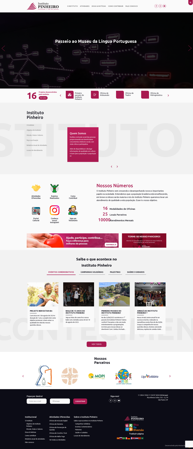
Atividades (84, 6)
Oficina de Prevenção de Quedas (57, 429)
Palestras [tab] (115, 272)
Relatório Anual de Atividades (37, 145)
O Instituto (72, 6)
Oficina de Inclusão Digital (58, 421)
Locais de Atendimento (35, 150)
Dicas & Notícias (99, 6)
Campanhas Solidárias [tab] (92, 272)
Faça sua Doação (32, 140)
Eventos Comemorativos (83, 427)
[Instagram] (160, 6)
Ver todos (43, 98)
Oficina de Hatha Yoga (57, 436)
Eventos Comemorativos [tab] (61, 272)
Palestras (78, 430)
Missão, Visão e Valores (35, 135)
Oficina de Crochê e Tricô (58, 433)
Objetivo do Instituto (34, 130)
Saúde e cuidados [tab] (135, 272)
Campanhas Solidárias (82, 424)
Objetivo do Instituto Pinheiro (33, 425)
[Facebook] (156, 6)
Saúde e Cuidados (81, 432)
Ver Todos (97, 344)
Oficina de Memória (56, 424)
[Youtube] (164, 6)
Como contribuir (115, 6)
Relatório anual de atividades (35, 439)
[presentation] (3, 48)
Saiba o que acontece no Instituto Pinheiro (88, 421)
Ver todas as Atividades (57, 440)
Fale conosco (131, 6)
